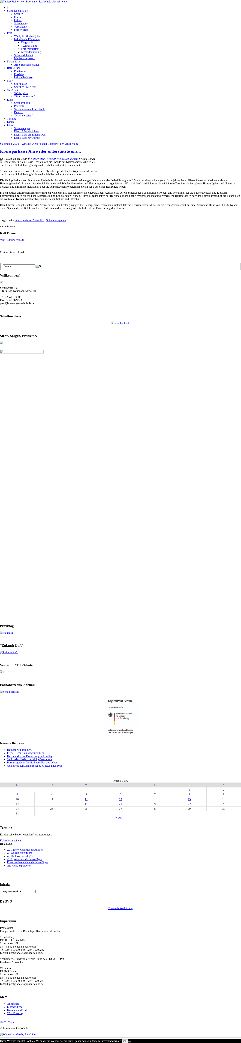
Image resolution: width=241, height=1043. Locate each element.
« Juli (119, 817)
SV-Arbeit (13, 90)
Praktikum (20, 71)
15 (189, 799)
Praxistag (19, 74)
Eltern (17, 17)
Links (10, 99)
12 (86, 799)
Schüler (18, 13)
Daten (10, 121)
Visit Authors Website (12, 239)
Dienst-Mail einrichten (26, 131)
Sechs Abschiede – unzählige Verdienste (29, 759)
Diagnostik (27, 42)
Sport (10, 80)
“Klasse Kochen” (24, 115)
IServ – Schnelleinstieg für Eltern (25, 752)
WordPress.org (15, 1013)
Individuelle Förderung (27, 39)
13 (120, 799)
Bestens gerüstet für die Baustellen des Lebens (33, 762)
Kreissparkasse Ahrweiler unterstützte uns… (40, 151)
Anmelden (13, 1003)
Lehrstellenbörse (23, 77)
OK (125, 1041)
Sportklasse (20, 83)
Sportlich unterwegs (25, 86)
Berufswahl (13, 67)
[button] (6, 843)
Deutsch (18, 112)
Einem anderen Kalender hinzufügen (27, 862)
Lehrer (18, 20)
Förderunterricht (30, 48)
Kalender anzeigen (10, 840)
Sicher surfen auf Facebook (29, 109)
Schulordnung (22, 102)
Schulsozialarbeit (23, 55)
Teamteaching (29, 45)
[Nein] (129, 1041)
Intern (10, 125)
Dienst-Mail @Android (27, 137)
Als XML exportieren (19, 865)
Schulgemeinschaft (17, 10)
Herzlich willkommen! (19, 749)
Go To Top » (7, 1022)
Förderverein (21, 29)
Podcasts (19, 105)
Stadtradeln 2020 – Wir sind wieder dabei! (23, 143)
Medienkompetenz (24, 58)
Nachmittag (13, 61)
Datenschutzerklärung (120, 908)
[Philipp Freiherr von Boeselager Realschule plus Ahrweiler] (34, 1)
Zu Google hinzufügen (19, 852)
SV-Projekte (21, 93)
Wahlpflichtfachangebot (27, 36)
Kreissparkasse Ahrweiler (29, 220)
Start (9, 7)
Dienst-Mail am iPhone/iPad (30, 134)
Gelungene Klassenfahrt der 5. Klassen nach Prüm (35, 765)
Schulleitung (21, 23)
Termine (11, 118)
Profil (10, 32)
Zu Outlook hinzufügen (20, 856)
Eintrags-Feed (15, 1006)
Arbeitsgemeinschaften (27, 64)
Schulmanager (22, 128)
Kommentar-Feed (17, 1010)
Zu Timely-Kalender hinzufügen (25, 849)
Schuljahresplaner (56, 220)
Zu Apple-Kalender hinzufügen (24, 859)
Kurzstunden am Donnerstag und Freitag (29, 756)
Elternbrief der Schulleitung (63, 143)
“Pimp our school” (24, 96)
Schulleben (71, 158)
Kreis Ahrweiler (55, 158)
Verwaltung (20, 26)
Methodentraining (31, 51)
